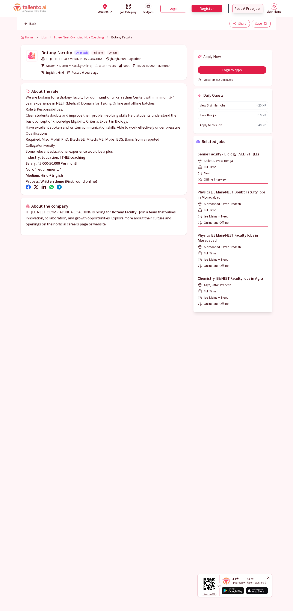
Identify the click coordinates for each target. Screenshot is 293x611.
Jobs (44, 37)
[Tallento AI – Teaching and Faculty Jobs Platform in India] (30, 8)
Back (32, 23)
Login (173, 8)
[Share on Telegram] (59, 187)
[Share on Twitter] (36, 187)
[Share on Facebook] (28, 187)
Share (242, 23)
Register (207, 8)
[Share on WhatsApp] (51, 187)
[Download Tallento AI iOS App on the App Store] (257, 590)
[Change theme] (274, 6)
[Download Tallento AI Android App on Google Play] (232, 590)
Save (258, 23)
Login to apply (232, 70)
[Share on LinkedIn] (43, 187)
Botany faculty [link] (121, 37)
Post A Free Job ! (247, 8)
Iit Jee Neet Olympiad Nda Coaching (79, 37)
